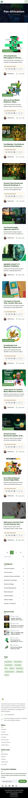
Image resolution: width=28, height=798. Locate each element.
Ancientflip (18, 665)
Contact (3, 732)
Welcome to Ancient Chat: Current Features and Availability (14, 524)
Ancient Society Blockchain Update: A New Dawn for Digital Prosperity (14, 436)
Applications (4, 754)
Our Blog (3, 737)
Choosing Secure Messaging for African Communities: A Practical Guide (13, 58)
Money (12, 668)
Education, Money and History (14, 576)
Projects (3, 756)
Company (3, 729)
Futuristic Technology (14, 603)
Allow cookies (14, 796)
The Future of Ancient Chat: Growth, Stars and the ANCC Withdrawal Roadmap (13, 304)
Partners (3, 759)
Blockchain (19, 668)
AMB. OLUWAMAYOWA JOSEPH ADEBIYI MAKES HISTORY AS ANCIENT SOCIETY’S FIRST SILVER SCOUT (16, 633)
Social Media (8, 665)
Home (9, 14)
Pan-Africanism (14, 572)
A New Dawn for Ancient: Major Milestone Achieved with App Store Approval (14, 391)
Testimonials (4, 762)
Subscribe (22, 781)
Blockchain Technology (14, 580)
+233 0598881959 (9, 714)
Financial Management (14, 588)
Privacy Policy (5, 739)
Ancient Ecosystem (8, 222)
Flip (6, 668)
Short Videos (17, 661)
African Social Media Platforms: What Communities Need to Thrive (12, 103)
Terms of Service (5, 742)
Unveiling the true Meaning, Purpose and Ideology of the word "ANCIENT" (12, 348)
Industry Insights (7, 50)
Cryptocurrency (9, 671)
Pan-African (8, 661)
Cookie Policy (5, 745)
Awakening (20, 671)
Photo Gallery (4, 734)
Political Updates (7, 259)
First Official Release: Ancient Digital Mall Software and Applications (14, 480)
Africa (6, 675)
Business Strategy (8, 139)
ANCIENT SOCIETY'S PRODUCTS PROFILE (12, 265)
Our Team (3, 764)
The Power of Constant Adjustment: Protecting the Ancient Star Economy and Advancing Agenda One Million (17, 626)
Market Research (14, 592)
